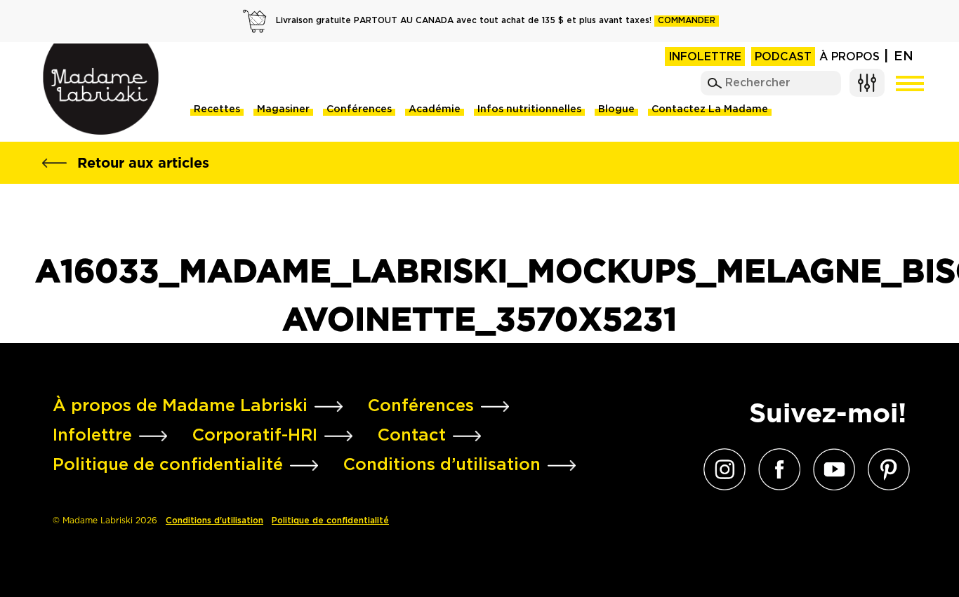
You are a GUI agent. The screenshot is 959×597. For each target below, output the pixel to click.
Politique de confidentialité (330, 521)
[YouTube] (830, 469)
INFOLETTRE (704, 57)
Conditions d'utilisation (214, 521)
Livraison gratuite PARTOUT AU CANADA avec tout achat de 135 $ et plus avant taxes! (495, 21)
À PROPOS (849, 57)
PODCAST (783, 57)
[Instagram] (721, 469)
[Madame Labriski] (100, 89)
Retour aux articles (143, 162)
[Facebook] (776, 469)
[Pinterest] (885, 469)
